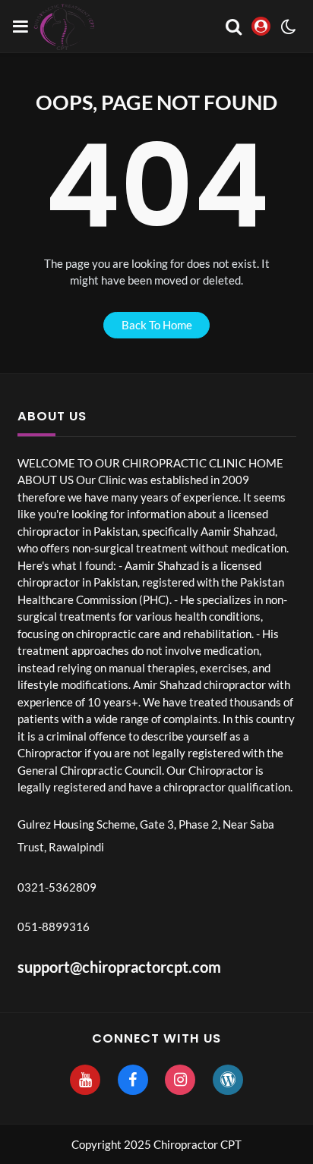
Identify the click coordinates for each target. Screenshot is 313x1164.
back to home (157, 325)
